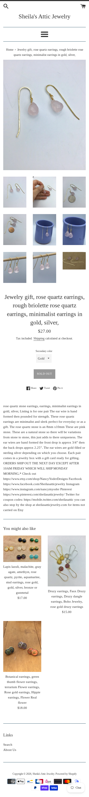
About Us (9, 750)
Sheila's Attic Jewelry (44, 16)
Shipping (38, 338)
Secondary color (44, 351)
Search (7, 744)
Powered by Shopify (66, 773)
